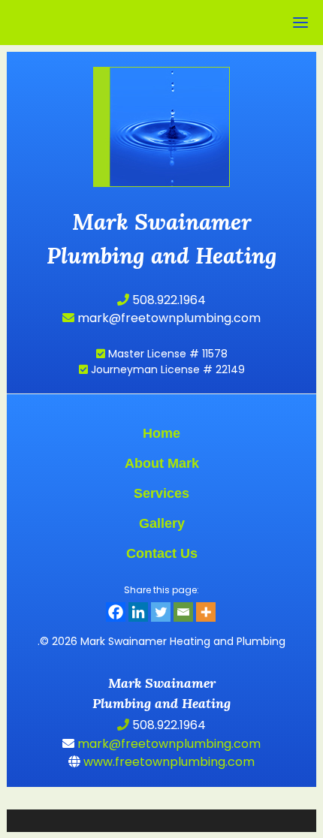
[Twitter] (161, 612)
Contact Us (162, 553)
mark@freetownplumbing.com (167, 318)
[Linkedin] (138, 612)
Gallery (162, 523)
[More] (206, 612)
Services (161, 493)
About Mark (162, 463)
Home (161, 433)
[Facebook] (115, 612)
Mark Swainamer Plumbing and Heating (162, 100)
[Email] (183, 612)
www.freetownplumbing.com (167, 761)
